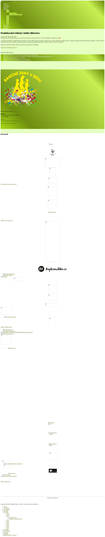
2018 (7, 20)
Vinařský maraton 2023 (15, 14)
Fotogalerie (6, 6)
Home (5, 3)
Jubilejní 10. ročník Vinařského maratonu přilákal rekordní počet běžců (27, 56)
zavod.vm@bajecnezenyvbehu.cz (10, 120)
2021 (7, 17)
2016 (7, 22)
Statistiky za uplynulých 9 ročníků (17, 60)
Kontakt (5, 28)
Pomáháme (6, 26)
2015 (7, 24)
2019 (7, 18)
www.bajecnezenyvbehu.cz (8, 123)
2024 (7, 10)
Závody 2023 (13, 13)
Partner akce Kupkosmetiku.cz (16, 59)
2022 (7, 16)
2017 (7, 21)
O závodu (6, 5)
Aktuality (5, 7)
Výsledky (5, 9)
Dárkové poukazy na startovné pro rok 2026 (20, 55)
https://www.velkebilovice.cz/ (9, 47)
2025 (7, 513)
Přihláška (5, 25)
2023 (7, 12)
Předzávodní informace (14, 57)
